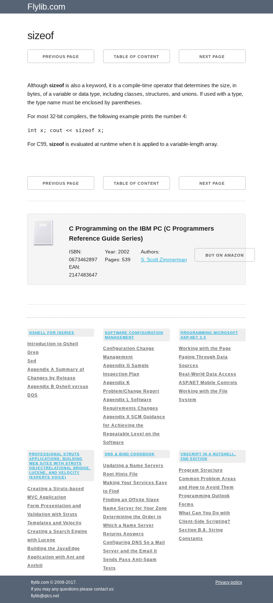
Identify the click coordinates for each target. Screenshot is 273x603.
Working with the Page (205, 348)
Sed (31, 360)
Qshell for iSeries (51, 333)
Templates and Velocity (54, 522)
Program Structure (201, 470)
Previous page (61, 56)
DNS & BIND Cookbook (130, 454)
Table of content (136, 56)
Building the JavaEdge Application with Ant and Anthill (56, 557)
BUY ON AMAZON (224, 255)
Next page (212, 56)
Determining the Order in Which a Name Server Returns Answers (132, 525)
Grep (33, 352)
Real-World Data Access (207, 374)
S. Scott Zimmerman (164, 259)
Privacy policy (228, 582)
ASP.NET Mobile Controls (208, 382)
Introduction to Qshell (52, 343)
